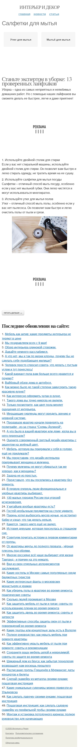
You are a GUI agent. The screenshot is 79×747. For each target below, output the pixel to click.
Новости (40, 14)
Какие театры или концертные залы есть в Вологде (41, 630)
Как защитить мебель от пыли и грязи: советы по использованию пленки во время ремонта (37, 605)
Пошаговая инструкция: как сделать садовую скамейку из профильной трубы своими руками (35, 707)
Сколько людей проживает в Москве (31, 599)
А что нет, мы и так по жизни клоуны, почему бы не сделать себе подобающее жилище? (38, 358)
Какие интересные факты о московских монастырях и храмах (31, 583)
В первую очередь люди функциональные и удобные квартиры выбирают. (34, 491)
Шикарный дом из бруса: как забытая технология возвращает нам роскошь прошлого (37, 663)
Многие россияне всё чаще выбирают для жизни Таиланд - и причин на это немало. (37, 557)
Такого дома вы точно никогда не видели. (35, 400)
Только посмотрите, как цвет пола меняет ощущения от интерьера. (32, 407)
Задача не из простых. (22, 475)
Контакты (10, 733)
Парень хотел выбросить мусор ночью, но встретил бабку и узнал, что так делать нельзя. (39, 517)
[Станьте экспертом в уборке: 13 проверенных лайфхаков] (39, 234)
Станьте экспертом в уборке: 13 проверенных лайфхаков (37, 81)
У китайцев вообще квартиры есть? (31, 506)
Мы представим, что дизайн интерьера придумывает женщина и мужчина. (31, 460)
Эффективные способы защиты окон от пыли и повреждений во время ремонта (36, 623)
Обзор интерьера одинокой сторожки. (30, 347)
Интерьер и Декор (39, 7)
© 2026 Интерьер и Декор (17, 728)
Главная (24, 14)
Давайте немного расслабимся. (26, 351)
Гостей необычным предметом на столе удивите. (40, 511)
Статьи (54, 14)
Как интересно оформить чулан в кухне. (34, 396)
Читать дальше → (13, 313)
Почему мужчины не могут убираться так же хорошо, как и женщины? (34, 468)
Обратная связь (12, 742)
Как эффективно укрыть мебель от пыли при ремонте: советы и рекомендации (34, 645)
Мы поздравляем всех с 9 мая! (26, 343)
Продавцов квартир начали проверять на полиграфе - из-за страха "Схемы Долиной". (32, 424)
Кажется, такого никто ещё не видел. (31, 524)
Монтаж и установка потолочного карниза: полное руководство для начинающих (38, 716)
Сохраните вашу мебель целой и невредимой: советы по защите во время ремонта (36, 654)
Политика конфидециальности (19, 737)
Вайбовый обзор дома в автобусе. (28, 382)
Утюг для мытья (20, 39)
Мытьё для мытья (58, 39)
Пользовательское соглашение (29, 733)
